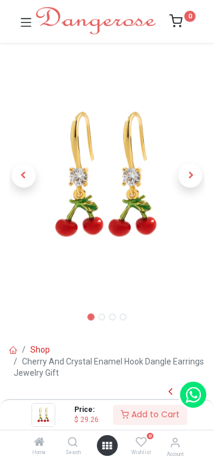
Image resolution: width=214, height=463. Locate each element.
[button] (24, 176)
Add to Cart (154, 414)
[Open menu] (107, 446)
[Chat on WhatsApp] (193, 395)
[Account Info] (175, 442)
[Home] (39, 443)
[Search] (72, 443)
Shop (40, 349)
